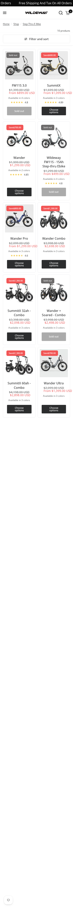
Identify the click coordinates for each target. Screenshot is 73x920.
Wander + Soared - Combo (54, 313)
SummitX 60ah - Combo (19, 385)
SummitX (54, 85)
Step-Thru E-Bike (32, 24)
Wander (19, 158)
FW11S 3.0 (19, 85)
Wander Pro (19, 238)
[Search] (60, 12)
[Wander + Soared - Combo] (54, 291)
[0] (67, 12)
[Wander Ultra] (54, 363)
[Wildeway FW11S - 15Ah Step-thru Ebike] (54, 137)
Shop (16, 24)
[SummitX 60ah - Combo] (19, 363)
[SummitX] (54, 65)
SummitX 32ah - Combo (19, 313)
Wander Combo (53, 238)
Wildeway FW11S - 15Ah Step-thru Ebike (53, 162)
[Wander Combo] (54, 218)
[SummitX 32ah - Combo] (19, 291)
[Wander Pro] (19, 218)
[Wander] (19, 137)
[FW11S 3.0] (19, 65)
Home (6, 24)
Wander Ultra (54, 383)
